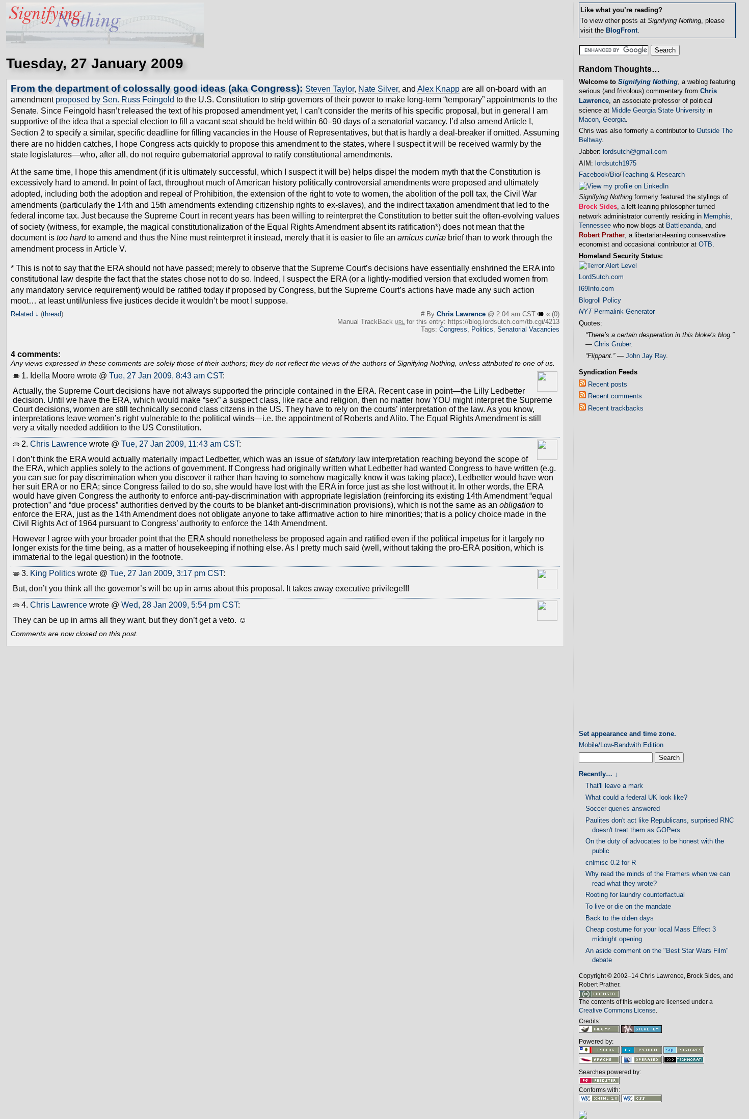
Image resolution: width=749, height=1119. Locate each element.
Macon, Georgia (602, 119)
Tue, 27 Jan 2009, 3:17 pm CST (166, 573)
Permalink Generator (617, 311)
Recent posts (606, 384)
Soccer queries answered (622, 808)
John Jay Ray (646, 356)
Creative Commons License (617, 1010)
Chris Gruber (612, 344)
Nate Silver (378, 89)
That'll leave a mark (614, 785)
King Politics (52, 573)
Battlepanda (683, 225)
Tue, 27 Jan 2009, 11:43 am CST (180, 444)
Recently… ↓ (598, 774)
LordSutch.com (601, 277)
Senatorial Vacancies (528, 329)
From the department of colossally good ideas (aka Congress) (155, 88)
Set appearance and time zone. (627, 734)
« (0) (552, 314)
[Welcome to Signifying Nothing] (105, 45)
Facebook (593, 174)
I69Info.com (596, 288)
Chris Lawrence (461, 314)
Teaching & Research (653, 174)
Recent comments (614, 396)
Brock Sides (598, 206)
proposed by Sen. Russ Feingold (115, 99)
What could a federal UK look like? (636, 797)
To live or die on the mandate (628, 906)
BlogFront (621, 30)
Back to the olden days (619, 918)
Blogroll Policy (600, 300)
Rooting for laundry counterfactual (635, 894)
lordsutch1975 (615, 163)
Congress (453, 329)
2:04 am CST (517, 314)
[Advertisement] (619, 573)
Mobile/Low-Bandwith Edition (621, 745)
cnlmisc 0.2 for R (610, 862)
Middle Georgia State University (658, 110)
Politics (482, 329)
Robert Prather (602, 235)
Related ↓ (25, 314)
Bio (615, 174)
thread (52, 314)
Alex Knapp (438, 89)
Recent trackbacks (615, 408)
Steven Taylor (329, 89)
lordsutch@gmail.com (635, 151)
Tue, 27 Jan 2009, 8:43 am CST (166, 375)
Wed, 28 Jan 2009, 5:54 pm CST (179, 605)
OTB (705, 244)
